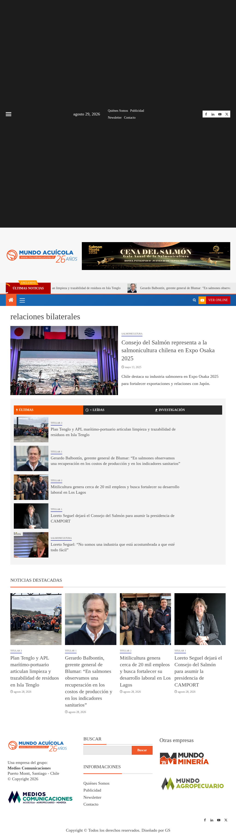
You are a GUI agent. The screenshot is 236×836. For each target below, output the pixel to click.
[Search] (194, 300)
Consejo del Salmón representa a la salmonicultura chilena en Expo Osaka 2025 (168, 350)
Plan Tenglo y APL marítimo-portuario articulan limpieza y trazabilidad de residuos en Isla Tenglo (34, 671)
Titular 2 (56, 480)
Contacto (130, 117)
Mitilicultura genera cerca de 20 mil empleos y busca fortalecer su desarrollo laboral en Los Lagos (145, 671)
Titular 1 (56, 451)
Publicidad (137, 110)
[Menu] (22, 300)
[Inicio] (11, 300)
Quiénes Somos (118, 110)
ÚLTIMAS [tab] (26, 410)
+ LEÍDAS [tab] (97, 410)
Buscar (92, 738)
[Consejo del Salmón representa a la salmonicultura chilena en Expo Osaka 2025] (64, 360)
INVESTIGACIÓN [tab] (172, 410)
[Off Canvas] (8, 114)
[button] (22, 300)
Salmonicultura (131, 333)
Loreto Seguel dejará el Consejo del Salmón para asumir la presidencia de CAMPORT (198, 671)
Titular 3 (56, 423)
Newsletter (115, 117)
